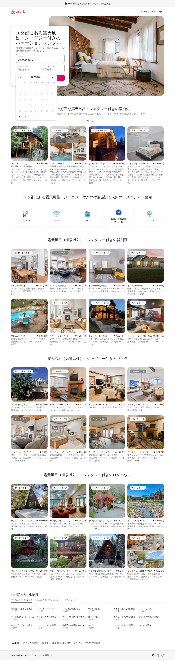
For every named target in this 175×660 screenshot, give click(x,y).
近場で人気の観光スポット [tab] (48, 600)
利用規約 (49, 655)
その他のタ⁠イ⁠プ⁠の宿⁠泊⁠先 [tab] (21, 600)
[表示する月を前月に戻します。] (20, 77)
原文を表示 (106, 3)
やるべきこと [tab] (70, 600)
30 (20, 116)
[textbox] (28, 69)
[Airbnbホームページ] (18, 11)
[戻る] (82, 121)
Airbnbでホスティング (151, 11)
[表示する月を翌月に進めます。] (52, 77)
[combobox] (40, 59)
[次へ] (92, 121)
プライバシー (36, 655)
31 (26, 116)
